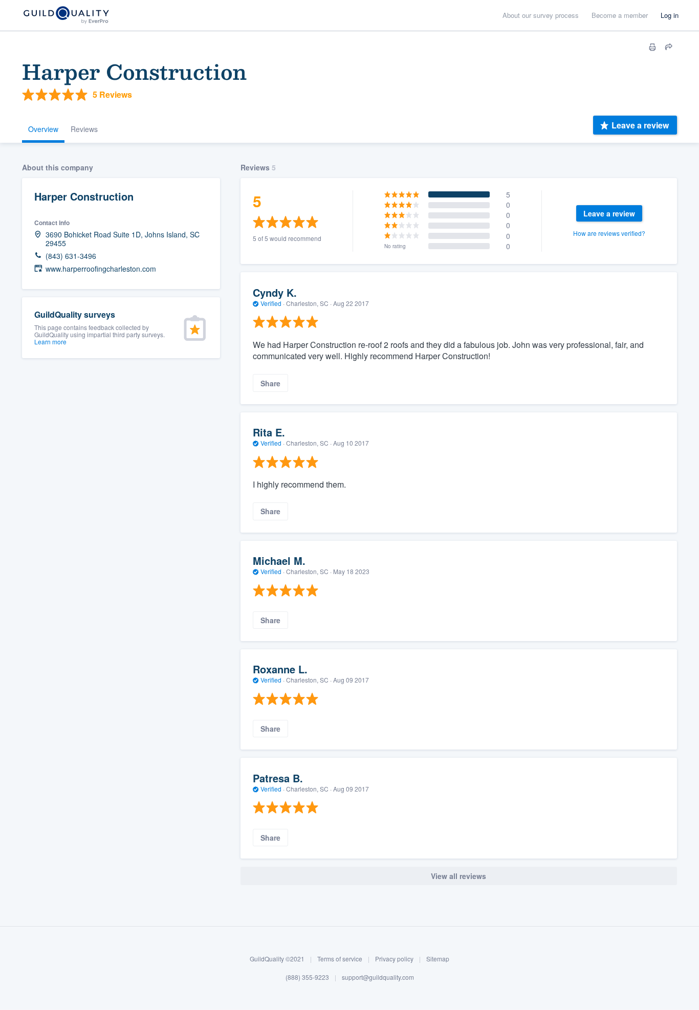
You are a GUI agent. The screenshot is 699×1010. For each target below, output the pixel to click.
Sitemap (437, 958)
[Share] (669, 47)
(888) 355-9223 (307, 977)
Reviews (84, 129)
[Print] (652, 47)
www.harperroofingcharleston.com (101, 269)
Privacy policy (394, 958)
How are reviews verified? (609, 233)
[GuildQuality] (65, 15)
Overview (43, 129)
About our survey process (541, 15)
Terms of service (339, 958)
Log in (670, 15)
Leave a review (640, 125)
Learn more (50, 341)
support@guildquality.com (378, 977)
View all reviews (458, 876)
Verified (271, 303)
